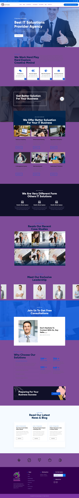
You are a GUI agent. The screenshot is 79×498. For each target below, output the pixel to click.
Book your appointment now (71, 4)
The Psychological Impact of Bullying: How (39, 428)
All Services (30, 482)
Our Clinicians (35, 4)
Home (21, 4)
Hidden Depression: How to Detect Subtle (56, 428)
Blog (45, 4)
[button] (26, 361)
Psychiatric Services (31, 480)
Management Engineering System (22, 377)
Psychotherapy (30, 478)
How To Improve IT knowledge (20, 244)
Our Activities (41, 4)
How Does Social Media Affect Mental (22, 428)
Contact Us (50, 4)
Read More (18, 147)
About (24, 4)
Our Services (28, 4)
